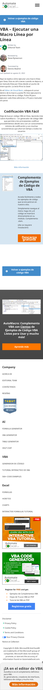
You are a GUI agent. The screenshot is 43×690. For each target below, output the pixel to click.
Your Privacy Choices (15, 637)
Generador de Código (13, 463)
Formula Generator (12, 428)
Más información (21, 167)
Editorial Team (14, 47)
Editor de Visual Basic (14, 90)
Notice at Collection (10, 641)
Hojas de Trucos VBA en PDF (22, 597)
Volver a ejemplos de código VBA (23, 20)
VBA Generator (9, 435)
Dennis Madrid (14, 68)
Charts (5, 505)
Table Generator (10, 441)
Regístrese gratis (21, 606)
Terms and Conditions (14, 632)
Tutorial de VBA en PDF (19, 600)
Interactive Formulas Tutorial (17, 511)
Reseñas (6, 393)
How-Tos (6, 498)
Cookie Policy (10, 628)
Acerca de (7, 374)
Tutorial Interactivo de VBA (16, 470)
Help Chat (7, 448)
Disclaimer (6, 618)
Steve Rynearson (15, 58)
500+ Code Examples (11, 476)
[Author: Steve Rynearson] (3, 58)
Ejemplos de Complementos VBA (24, 593)
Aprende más (21, 346)
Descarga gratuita (29, 238)
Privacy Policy (10, 623)
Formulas (7, 492)
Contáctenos (8, 387)
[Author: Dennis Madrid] (3, 68)
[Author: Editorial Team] (3, 47)
